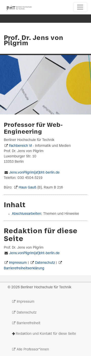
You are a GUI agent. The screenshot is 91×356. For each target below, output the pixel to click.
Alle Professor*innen (33, 349)
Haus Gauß (27, 187)
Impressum (18, 263)
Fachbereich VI (20, 146)
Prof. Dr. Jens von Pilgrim (33, 40)
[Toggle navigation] (80, 7)
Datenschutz (45, 263)
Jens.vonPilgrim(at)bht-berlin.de (34, 172)
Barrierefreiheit (28, 323)
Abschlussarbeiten (26, 214)
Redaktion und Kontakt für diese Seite (46, 334)
